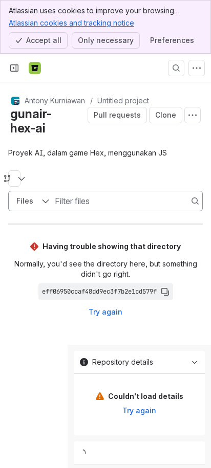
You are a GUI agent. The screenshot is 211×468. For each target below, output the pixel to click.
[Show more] (196, 68)
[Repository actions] (192, 115)
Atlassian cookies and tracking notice (71, 22)
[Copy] (165, 291)
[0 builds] (139, 452)
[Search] (176, 68)
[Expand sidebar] (14, 68)
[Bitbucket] (35, 68)
